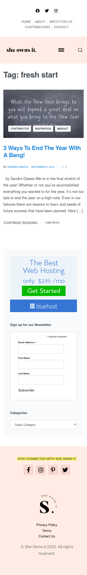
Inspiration (43, 128)
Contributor (19, 128)
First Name (24, 358)
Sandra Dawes (17, 167)
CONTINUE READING (21, 222)
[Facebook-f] (28, 470)
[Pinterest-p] (53, 470)
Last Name (24, 373)
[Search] (80, 50)
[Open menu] (61, 50)
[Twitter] (47, 11)
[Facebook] (38, 11)
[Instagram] (56, 11)
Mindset (62, 128)
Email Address (27, 342)
